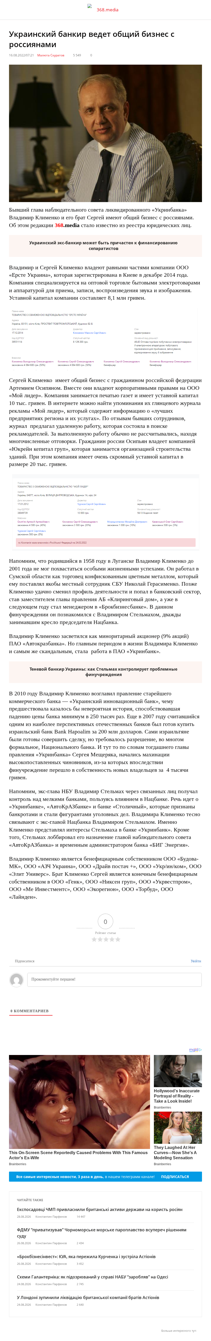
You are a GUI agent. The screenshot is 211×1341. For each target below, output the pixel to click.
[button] (202, 10)
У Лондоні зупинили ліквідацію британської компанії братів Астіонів (88, 1297)
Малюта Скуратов (50, 55)
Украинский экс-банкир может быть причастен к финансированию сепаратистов (103, 245)
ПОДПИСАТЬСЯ (175, 1176)
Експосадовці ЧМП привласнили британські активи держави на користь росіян (99, 1209)
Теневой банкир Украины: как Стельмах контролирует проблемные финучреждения (103, 672)
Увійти (195, 961)
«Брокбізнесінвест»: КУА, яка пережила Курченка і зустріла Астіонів (87, 1256)
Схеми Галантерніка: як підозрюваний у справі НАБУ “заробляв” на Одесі (92, 1277)
